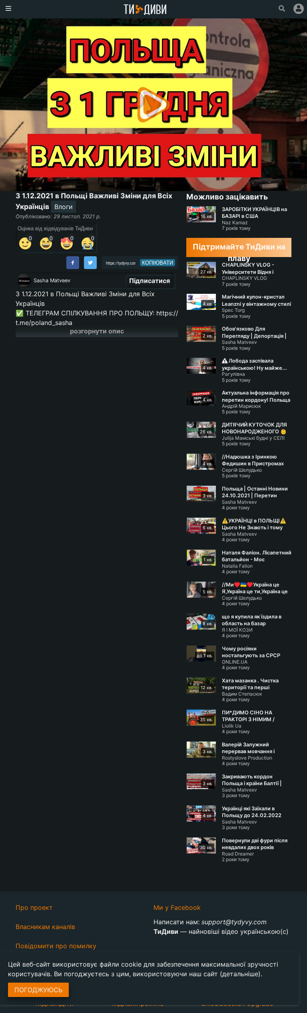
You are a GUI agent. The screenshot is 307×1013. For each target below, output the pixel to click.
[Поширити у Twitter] (90, 262)
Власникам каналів (45, 927)
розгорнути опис (97, 331)
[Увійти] (298, 9)
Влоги (63, 207)
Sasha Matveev (52, 280)
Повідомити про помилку (56, 946)
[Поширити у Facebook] (72, 262)
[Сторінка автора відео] (24, 280)
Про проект (34, 907)
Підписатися (149, 281)
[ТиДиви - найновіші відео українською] (145, 10)
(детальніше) (240, 974)
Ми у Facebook (177, 907)
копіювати (157, 262)
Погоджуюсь (38, 990)
